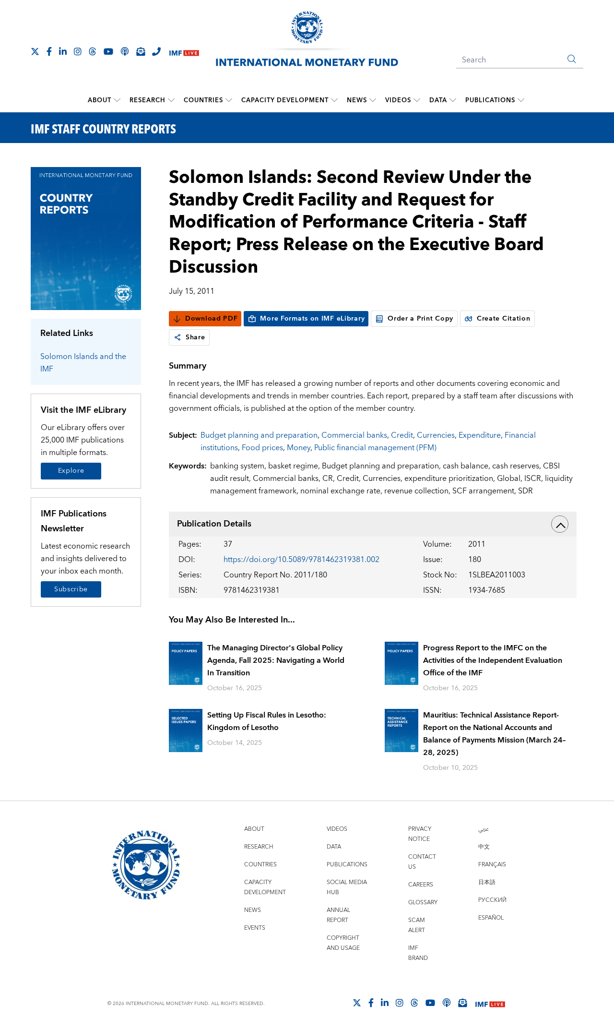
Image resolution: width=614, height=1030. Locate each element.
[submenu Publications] (521, 100)
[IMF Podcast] (124, 51)
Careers (420, 885)
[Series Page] (86, 237)
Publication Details (214, 523)
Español (491, 918)
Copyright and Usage (343, 943)
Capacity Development (285, 100)
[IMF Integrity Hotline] (156, 51)
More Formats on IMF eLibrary (312, 318)
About (99, 100)
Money (298, 448)
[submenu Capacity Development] (334, 100)
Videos (398, 100)
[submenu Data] (453, 100)
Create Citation (504, 318)
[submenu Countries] (229, 100)
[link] (177, 337)
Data (438, 100)
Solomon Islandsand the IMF (83, 363)
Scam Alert (416, 925)
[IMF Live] (184, 52)
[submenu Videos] (417, 100)
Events (254, 928)
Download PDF (211, 318)
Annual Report (338, 915)
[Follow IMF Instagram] (78, 51)
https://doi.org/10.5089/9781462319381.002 (301, 559)
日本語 (487, 882)
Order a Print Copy (420, 318)
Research (147, 100)
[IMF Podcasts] (446, 1002)
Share (195, 337)
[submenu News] (372, 100)
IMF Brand (418, 953)
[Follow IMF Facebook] (49, 51)
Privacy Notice (419, 834)
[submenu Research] (171, 100)
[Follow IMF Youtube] (108, 51)
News (357, 100)
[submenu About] (117, 100)
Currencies (436, 435)
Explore (71, 471)
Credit (402, 435)
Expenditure (480, 435)
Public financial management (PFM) (375, 448)
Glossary (422, 903)
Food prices (262, 448)
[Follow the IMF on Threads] (92, 51)
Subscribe (71, 589)
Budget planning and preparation (259, 435)
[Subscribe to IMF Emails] (140, 51)
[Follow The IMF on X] (35, 51)
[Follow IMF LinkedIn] (63, 51)
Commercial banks (354, 435)
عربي (483, 829)
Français (492, 865)
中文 (484, 847)
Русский (492, 900)
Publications (490, 100)
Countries (203, 100)
